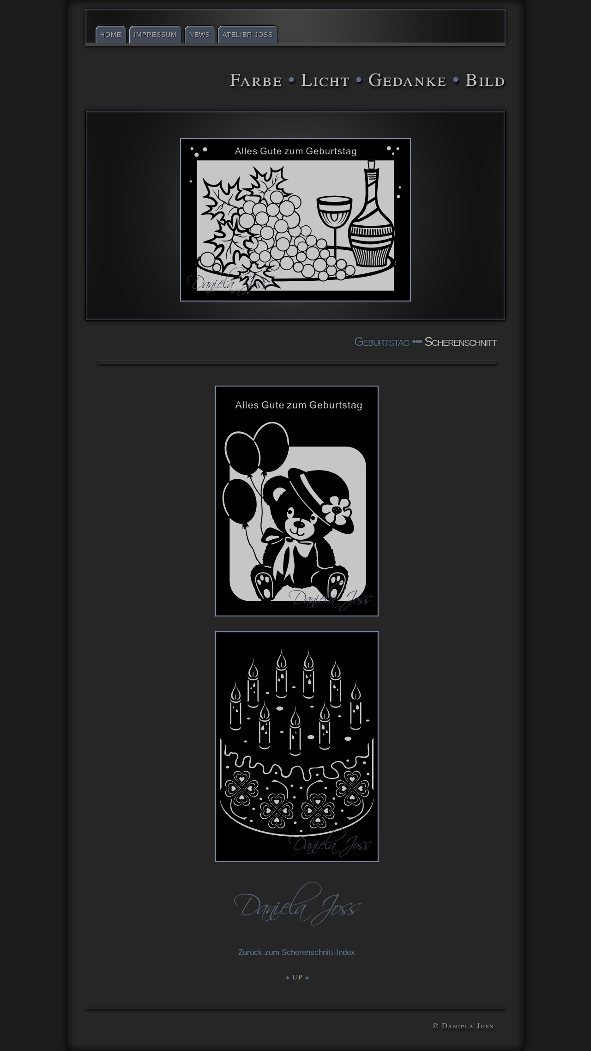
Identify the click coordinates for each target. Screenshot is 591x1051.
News (199, 34)
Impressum (155, 34)
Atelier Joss (248, 34)
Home (110, 34)
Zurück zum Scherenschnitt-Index (296, 952)
